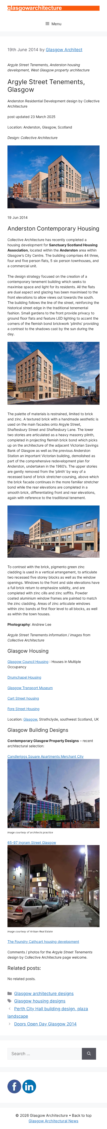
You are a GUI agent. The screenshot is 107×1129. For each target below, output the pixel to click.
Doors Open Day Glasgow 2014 (45, 1023)
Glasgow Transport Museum (30, 688)
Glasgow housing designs (39, 1001)
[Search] (89, 1054)
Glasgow (30, 719)
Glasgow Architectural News (53, 1121)
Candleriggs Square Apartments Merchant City (45, 756)
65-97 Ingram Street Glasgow (31, 842)
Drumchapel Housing (24, 677)
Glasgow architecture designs (44, 993)
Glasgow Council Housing (28, 661)
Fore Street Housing (23, 709)
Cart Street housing (23, 698)
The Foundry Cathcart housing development (43, 941)
